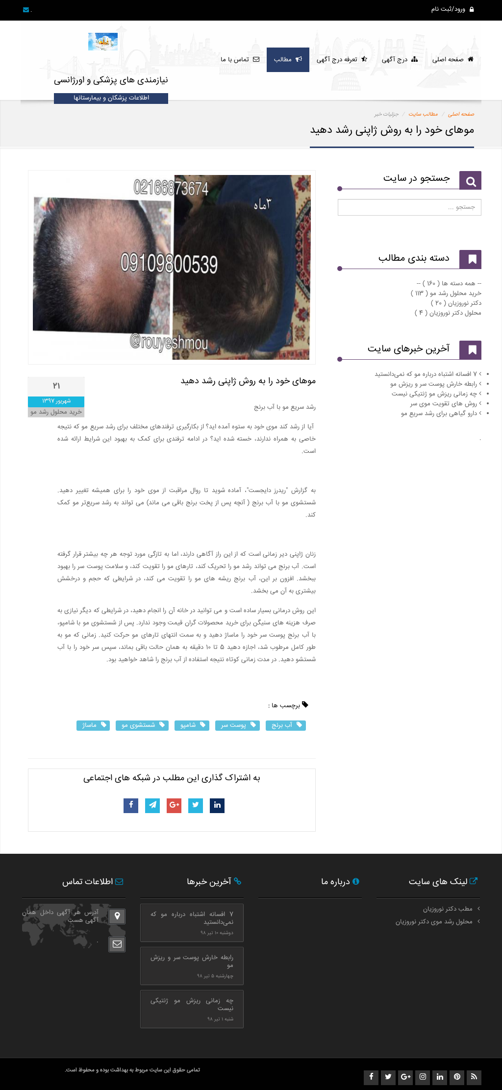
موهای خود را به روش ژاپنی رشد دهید (248, 381)
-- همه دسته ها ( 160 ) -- (449, 284)
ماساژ (90, 725)
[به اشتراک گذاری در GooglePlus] (174, 805)
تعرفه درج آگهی (339, 60)
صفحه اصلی (450, 60)
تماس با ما (237, 60)
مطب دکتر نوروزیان (448, 909)
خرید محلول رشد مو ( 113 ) (446, 293)
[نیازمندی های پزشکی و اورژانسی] (103, 37)
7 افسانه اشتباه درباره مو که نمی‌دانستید (426, 374)
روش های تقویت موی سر (443, 404)
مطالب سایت (423, 114)
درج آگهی (396, 60)
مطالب (285, 60)
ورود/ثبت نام (449, 9)
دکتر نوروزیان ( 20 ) (456, 303)
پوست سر (234, 725)
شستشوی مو (139, 725)
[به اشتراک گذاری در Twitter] (195, 805)
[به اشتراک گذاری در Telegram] (152, 805)
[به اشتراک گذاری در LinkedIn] (217, 805)
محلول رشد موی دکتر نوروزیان (434, 922)
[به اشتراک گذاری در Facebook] (131, 805)
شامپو (189, 725)
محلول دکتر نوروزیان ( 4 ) (448, 313)
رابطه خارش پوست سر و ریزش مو (433, 384)
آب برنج (283, 725)
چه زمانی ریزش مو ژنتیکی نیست (434, 394)
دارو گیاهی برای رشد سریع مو (439, 414)
